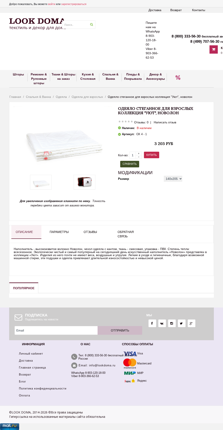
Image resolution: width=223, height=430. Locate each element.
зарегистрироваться (73, 4)
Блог (22, 381)
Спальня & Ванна (38, 97)
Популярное (23, 288)
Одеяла (61, 97)
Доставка (155, 10)
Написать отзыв (165, 122)
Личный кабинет (31, 353)
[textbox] (79, 25)
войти (51, 4)
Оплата (24, 395)
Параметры (59, 232)
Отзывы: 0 (141, 122)
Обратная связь (126, 234)
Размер (123, 178)
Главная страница (32, 367)
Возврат (176, 10)
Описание (24, 232)
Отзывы (90, 232)
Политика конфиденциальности (42, 388)
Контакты (198, 10)
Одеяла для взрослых (87, 97)
